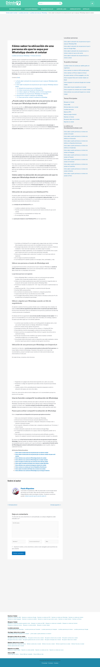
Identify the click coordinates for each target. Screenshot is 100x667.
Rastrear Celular (12, 616)
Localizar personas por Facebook (32, 629)
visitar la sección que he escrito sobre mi (35, 496)
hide (18, 77)
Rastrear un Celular (69, 117)
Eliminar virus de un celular (48, 643)
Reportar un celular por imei (41, 650)
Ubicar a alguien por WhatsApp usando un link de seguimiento (34, 92)
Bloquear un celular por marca (15, 625)
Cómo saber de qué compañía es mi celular (75, 87)
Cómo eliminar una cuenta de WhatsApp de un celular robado (31, 459)
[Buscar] (60, 3)
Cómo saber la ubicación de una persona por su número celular (31, 452)
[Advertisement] (50, 25)
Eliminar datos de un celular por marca (17, 643)
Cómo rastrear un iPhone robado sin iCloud (75, 73)
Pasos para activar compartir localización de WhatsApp (32, 97)
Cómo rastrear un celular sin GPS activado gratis (76, 70)
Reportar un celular (69, 121)
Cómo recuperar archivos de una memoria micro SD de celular (31, 461)
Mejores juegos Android (70, 114)
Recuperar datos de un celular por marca (17, 637)
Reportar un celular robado (14, 650)
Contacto (50, 663)
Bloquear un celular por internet (70, 623)
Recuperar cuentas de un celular (70, 637)
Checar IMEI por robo (38, 654)
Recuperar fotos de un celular (15, 639)
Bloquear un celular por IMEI (38, 623)
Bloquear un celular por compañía (53, 623)
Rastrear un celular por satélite (29, 619)
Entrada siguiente (56, 505)
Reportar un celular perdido (27, 650)
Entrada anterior (12, 505)
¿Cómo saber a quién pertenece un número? (40, 633)
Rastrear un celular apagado (14, 619)
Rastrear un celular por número (76, 617)
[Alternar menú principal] (92, 3)
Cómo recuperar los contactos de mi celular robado (77, 89)
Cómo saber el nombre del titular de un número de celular (30, 469)
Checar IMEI (67, 104)
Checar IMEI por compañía (26, 654)
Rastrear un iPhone (76, 619)
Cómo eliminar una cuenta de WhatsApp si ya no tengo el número (32, 470)
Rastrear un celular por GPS (44, 617)
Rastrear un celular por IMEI (14, 617)
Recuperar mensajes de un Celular (53, 639)
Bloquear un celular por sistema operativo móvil (19, 623)
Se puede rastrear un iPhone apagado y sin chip (76, 75)
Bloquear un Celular (69, 102)
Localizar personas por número (65, 629)
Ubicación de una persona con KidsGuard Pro (29, 88)
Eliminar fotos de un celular (77, 643)
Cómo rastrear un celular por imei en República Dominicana (30, 467)
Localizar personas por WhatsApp (20, 55)
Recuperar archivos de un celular (36, 637)
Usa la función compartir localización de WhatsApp (29, 95)
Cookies (56, 663)
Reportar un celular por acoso (56, 650)
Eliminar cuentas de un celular (34, 643)
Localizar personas (69, 109)
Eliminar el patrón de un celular (63, 643)
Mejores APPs (67, 112)
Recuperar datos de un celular (72, 119)
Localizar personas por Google (81, 629)
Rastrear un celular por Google (29, 617)
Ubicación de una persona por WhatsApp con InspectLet (32, 93)
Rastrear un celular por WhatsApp (59, 617)
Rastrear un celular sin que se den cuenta (47, 619)
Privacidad (44, 663)
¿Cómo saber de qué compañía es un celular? (18, 633)
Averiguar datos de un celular (16, 632)
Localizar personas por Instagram (49, 629)
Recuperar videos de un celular (69, 639)
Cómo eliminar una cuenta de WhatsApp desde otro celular (30, 458)
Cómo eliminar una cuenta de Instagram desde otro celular (30, 465)
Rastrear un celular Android (64, 619)
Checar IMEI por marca (13, 654)
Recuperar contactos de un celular (53, 637)
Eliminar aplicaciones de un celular (16, 645)
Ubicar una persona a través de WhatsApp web (30, 90)
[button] (21, 9)
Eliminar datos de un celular (71, 107)
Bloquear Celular (12, 622)
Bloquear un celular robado (43, 625)
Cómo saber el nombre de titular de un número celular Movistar (32, 463)
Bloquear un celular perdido (29, 625)
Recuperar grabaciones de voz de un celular (33, 639)
